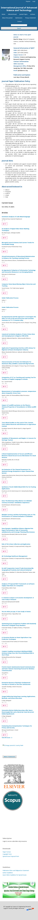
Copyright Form (7, 854)
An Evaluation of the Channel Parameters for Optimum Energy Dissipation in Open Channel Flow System (18, 471)
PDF (4, 224)
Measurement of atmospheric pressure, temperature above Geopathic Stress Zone (19, 392)
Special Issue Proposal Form (11, 856)
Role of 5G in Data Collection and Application (16, 544)
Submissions (18, 18)
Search (19, 28)
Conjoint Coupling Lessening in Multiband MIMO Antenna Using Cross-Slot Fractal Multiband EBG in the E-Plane (18, 653)
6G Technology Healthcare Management (14, 556)
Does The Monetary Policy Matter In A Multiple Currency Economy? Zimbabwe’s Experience (17, 501)
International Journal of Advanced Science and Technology (19, 9)
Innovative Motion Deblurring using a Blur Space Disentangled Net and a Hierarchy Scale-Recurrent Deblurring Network (18, 712)
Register (28, 1)
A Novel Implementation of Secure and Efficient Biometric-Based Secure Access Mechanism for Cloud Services (19, 455)
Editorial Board (12, 14)
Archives (32, 14)
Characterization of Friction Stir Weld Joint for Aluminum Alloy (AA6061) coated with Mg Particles (18, 362)
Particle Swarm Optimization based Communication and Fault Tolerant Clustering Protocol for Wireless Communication (18, 668)
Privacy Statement (30, 18)
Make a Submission (9, 756)
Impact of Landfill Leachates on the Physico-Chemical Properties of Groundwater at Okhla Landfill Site (19, 407)
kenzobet (5, 817)
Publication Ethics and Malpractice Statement (16, 870)
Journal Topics (23, 14)
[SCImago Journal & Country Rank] (13, 745)
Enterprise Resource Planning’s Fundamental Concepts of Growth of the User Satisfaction (16, 683)
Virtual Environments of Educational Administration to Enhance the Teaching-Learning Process (18, 257)
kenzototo (6, 824)
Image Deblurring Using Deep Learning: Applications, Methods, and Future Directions (18, 697)
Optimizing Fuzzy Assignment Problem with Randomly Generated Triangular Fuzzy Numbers (19, 624)
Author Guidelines (8, 873)
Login (33, 1)
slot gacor (5, 831)
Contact (19, 21)
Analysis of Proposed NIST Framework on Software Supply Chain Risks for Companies (18, 584)
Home (3, 14)
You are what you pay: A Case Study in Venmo (16, 611)
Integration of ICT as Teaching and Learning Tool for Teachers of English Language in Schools (19, 378)
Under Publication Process (10, 298)
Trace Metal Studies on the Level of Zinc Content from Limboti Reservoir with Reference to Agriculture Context (19, 424)
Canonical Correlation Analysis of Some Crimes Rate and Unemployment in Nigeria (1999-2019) (18, 335)
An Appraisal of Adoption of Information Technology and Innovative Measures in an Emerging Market (19, 271)
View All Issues (6, 737)
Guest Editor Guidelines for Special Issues (15, 875)
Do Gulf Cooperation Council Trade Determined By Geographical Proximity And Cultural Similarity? (17, 569)
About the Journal (7, 18)
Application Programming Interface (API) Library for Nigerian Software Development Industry (18, 349)
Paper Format (7, 852)
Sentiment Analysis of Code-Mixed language (16, 216)
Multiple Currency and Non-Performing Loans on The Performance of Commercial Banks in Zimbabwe (18, 515)
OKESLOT (5, 820)
